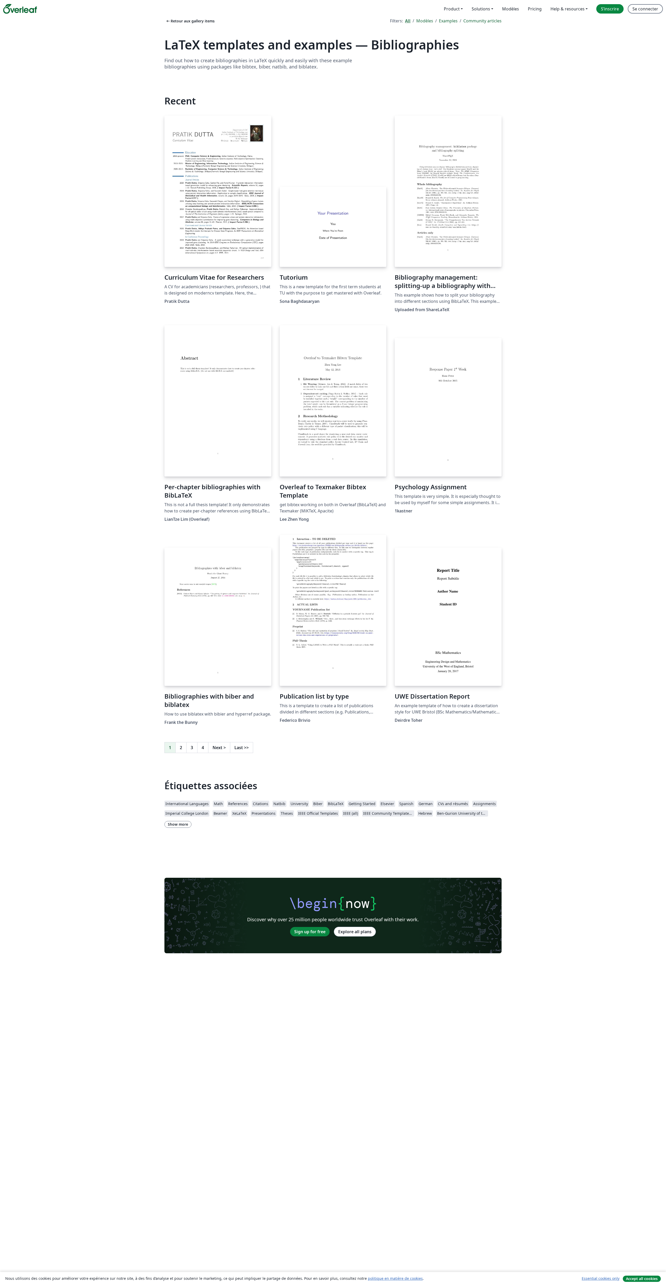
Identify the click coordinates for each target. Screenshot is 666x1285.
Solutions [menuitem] (481, 9)
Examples (448, 21)
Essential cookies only (600, 1278)
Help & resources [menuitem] (567, 9)
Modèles (424, 21)
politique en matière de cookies (395, 1278)
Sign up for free (309, 932)
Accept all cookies (642, 1278)
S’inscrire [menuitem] (610, 9)
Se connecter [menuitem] (645, 9)
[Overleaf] (20, 9)
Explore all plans (355, 932)
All (408, 21)
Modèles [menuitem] (510, 9)
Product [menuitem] (452, 9)
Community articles (482, 21)
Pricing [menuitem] (535, 9)
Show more (178, 824)
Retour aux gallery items (190, 20)
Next (219, 747)
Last (241, 747)
